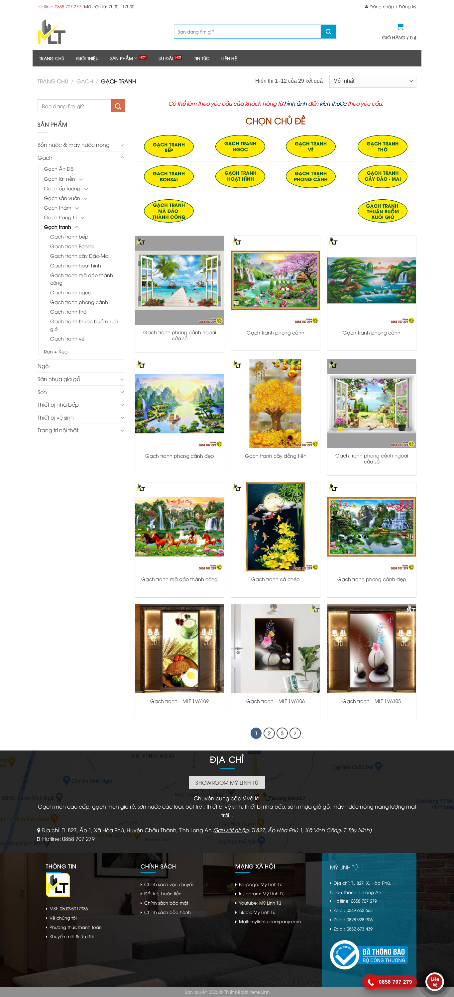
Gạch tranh (57, 227)
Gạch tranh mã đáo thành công (81, 279)
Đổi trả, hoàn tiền (162, 893)
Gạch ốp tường (62, 188)
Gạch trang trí (60, 217)
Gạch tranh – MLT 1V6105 (371, 701)
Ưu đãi (166, 58)
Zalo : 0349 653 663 (353, 910)
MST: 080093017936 (69, 908)
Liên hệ (229, 58)
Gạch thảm (57, 207)
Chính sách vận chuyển (169, 884)
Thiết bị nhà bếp (58, 404)
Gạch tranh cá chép (275, 579)
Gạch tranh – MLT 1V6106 (275, 701)
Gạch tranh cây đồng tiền (275, 456)
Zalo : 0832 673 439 (353, 929)
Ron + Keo (55, 351)
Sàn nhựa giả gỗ (59, 378)
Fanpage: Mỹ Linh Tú (261, 884)
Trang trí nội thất (58, 430)
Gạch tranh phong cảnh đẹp (179, 456)
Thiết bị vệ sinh (56, 417)
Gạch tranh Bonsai (72, 246)
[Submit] (118, 105)
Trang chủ (51, 58)
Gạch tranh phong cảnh (79, 302)
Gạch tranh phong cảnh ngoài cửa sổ (179, 335)
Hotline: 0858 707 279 (59, 6)
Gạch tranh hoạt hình (75, 265)
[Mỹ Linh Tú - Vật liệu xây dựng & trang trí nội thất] (78, 32)
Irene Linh (260, 992)
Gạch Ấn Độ (58, 168)
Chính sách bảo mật (166, 903)
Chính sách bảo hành (167, 912)
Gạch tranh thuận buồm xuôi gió (84, 325)
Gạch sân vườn (62, 198)
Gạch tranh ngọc (70, 292)
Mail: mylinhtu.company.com (270, 921)
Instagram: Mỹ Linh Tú (261, 893)
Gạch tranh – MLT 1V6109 (179, 701)
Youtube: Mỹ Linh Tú (260, 903)
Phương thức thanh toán (76, 927)
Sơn (42, 391)
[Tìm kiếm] (328, 31)
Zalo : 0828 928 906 (353, 919)
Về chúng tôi (63, 918)
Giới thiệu (87, 58)
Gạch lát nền (59, 178)
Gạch (84, 81)
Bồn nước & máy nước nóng (74, 144)
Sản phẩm (121, 58)
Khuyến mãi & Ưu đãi (72, 936)
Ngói (44, 365)
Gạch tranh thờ (68, 311)
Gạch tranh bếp (69, 236)
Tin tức (201, 58)
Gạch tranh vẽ (67, 338)
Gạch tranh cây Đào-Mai (79, 255)
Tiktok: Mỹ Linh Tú (257, 912)
